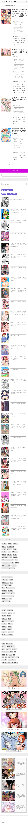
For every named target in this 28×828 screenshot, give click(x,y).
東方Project (14, 551)
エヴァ (9, 551)
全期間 (14, 193)
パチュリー (4, 618)
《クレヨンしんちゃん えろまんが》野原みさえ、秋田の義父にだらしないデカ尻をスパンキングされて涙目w (18, 483)
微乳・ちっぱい (9, 643)
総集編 (11, 651)
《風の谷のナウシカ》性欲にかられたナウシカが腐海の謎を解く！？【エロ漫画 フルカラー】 (18, 279)
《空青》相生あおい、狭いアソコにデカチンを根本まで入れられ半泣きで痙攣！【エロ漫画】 (19, 52)
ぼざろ (12, 560)
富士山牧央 (4, 626)
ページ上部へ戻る (26, 826)
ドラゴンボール (10, 546)
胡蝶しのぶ (10, 623)
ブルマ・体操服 (5, 651)
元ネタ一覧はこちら (6, 601)
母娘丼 (3, 649)
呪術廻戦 (15, 557)
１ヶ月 (9, 193)
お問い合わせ (5, 819)
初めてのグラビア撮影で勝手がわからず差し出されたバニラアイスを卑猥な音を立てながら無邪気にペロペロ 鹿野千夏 (18, 313)
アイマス (10, 543)
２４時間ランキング (7, 190)
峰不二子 (9, 615)
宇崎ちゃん (15, 543)
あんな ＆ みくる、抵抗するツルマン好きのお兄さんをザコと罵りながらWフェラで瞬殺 (18, 233)
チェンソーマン (5, 562)
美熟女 (13, 657)
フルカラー (14, 649)
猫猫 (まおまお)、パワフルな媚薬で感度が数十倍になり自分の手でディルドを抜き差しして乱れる (18, 505)
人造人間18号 (10, 610)
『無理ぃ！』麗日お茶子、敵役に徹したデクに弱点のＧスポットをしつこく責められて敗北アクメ (18, 256)
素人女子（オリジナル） (7, 634)
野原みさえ (9, 629)
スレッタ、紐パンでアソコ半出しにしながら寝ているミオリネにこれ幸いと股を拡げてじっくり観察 (18, 347)
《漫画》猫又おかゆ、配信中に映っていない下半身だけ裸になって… (20, 807)
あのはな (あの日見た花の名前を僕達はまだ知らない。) (19, 23)
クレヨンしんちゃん (10, 587)
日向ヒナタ (4, 632)
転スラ (3, 587)
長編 (15, 651)
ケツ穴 (17, 657)
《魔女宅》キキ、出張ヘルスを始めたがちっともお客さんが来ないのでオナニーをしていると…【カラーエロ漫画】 (18, 426)
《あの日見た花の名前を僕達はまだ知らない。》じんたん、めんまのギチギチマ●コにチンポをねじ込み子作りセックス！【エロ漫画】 (19, 13)
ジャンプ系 (4, 659)
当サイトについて (5, 822)
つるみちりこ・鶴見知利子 (19, 32)
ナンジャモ (4, 623)
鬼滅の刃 (4, 554)
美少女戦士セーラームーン (7, 596)
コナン (14, 549)
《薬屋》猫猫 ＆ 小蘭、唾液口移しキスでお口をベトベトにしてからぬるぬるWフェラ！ (18, 471)
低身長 (3, 654)
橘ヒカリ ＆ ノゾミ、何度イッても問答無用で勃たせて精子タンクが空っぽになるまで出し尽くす (18, 415)
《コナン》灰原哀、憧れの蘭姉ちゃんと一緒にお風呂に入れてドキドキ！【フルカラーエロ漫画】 (18, 358)
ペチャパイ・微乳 (18, 77)
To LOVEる (4, 543)
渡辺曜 (9, 618)
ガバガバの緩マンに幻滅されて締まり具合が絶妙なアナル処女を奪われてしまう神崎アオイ (18, 392)
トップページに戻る (14, 164)
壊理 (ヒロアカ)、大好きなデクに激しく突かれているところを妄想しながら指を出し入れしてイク (18, 301)
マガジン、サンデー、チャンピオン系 (10, 662)
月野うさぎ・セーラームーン (8, 621)
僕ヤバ (16, 560)
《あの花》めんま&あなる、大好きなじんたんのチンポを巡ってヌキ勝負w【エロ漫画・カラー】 (19, 131)
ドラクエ (4, 546)
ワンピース (4, 551)
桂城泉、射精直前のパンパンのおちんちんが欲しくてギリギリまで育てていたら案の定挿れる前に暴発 (18, 517)
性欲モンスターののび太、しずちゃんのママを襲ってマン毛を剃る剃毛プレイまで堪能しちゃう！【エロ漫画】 (18, 290)
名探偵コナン (4, 598)
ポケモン (4, 549)
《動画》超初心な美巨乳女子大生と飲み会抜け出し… (20, 774)
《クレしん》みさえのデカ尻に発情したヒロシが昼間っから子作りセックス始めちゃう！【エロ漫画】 (18, 528)
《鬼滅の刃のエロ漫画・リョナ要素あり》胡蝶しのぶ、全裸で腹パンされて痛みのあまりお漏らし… (18, 245)
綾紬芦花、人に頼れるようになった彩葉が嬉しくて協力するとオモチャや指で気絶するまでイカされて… (18, 494)
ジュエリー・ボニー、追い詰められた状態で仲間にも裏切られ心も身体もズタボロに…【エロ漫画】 (18, 460)
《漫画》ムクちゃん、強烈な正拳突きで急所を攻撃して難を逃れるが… (20, 796)
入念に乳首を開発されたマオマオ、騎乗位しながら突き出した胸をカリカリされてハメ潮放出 (18, 199)
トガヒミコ (4, 613)
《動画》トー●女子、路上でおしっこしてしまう (21, 785)
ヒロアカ (15, 554)
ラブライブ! (9, 549)
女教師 (10, 654)
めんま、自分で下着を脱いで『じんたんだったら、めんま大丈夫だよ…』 (19, 99)
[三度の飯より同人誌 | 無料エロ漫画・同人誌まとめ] (9, 2)
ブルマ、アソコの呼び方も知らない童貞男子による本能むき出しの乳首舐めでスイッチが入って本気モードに (18, 211)
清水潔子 (4, 629)
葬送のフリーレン (5, 560)
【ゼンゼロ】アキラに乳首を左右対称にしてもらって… (20, 763)
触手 (14, 654)
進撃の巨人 (9, 554)
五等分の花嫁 (4, 557)
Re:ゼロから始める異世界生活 (8, 568)
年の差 (3, 643)
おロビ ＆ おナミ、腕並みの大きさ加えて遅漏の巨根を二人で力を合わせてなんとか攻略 (18, 449)
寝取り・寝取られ (10, 646)
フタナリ (4, 646)
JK (6, 654)
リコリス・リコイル (6, 565)
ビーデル (10, 626)
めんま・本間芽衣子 (19, 112)
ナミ (14, 613)
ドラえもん (14, 565)
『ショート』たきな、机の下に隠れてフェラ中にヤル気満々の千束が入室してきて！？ (18, 267)
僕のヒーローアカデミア (7, 577)
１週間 (4, 193)
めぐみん (10, 613)
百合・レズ (8, 649)
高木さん (17, 562)
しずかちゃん (11, 632)
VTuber (10, 557)
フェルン (4, 610)
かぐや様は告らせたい (6, 585)
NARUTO (12, 562)
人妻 (3, 657)
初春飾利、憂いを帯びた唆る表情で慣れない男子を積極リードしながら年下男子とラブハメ (18, 381)
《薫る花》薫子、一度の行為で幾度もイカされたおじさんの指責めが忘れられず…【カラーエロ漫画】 (18, 403)
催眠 (9, 657)
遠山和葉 (4, 615)
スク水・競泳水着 (11, 659)
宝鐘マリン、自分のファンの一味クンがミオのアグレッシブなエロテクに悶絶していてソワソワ (18, 324)
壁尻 (6, 657)
